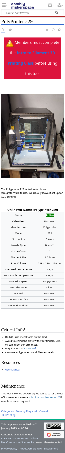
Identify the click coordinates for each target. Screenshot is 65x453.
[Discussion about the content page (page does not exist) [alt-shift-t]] (10, 30)
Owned (43, 411)
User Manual (12, 369)
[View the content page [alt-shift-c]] (3, 30)
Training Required (26, 411)
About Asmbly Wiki (31, 448)
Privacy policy (9, 448)
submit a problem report (43, 397)
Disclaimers (51, 448)
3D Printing (9, 415)
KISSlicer (29, 348)
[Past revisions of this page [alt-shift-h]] (53, 30)
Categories (7, 411)
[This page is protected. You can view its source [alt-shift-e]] (47, 30)
